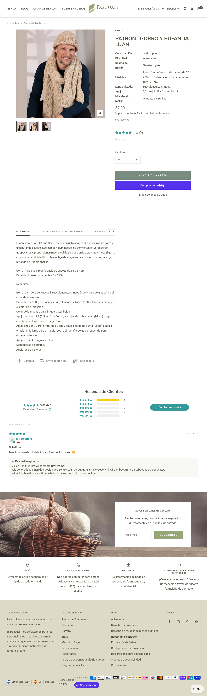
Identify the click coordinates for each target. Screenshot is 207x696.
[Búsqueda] (185, 8)
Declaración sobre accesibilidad (130, 653)
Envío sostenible (56, 360)
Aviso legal (117, 619)
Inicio (9, 23)
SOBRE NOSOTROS (73, 8)
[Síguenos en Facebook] (169, 621)
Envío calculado (146, 113)
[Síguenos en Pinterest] (187, 621)
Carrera (66, 630)
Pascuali (120, 31)
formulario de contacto (179, 588)
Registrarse (69, 653)
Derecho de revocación (125, 625)
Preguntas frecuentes (75, 619)
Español (171, 8)
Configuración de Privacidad (128, 648)
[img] (17, 434)
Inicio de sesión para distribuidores (83, 659)
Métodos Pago (71, 642)
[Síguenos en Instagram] (178, 621)
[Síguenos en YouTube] (196, 621)
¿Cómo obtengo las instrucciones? (62, 231)
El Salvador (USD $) (149, 8)
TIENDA (11, 8)
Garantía (28, 360)
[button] (123, 132)
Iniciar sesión (70, 648)
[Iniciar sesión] (192, 8)
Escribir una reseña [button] (169, 407)
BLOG (24, 8)
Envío (65, 636)
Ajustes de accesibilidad (126, 659)
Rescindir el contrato (124, 636)
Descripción (23, 231)
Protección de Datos (123, 642)
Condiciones (118, 665)
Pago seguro (86, 360)
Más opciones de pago (153, 194)
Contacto (67, 625)
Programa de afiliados (75, 665)
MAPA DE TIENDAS (45, 8)
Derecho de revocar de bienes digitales (134, 630)
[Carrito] (199, 8)
